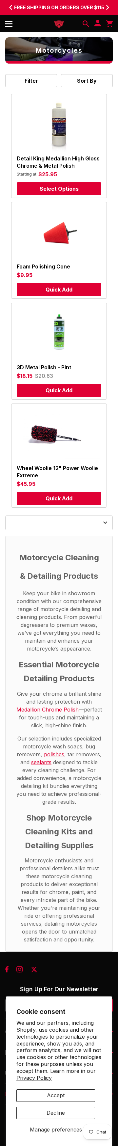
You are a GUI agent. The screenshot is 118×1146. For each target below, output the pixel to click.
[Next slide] (107, 7)
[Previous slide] (10, 7)
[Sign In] (97, 24)
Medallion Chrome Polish (47, 709)
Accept (56, 1095)
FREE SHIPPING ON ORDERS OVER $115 (59, 7)
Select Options (59, 188)
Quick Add (59, 289)
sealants (41, 762)
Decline (56, 1112)
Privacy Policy (34, 1078)
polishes (54, 754)
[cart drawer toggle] (109, 23)
